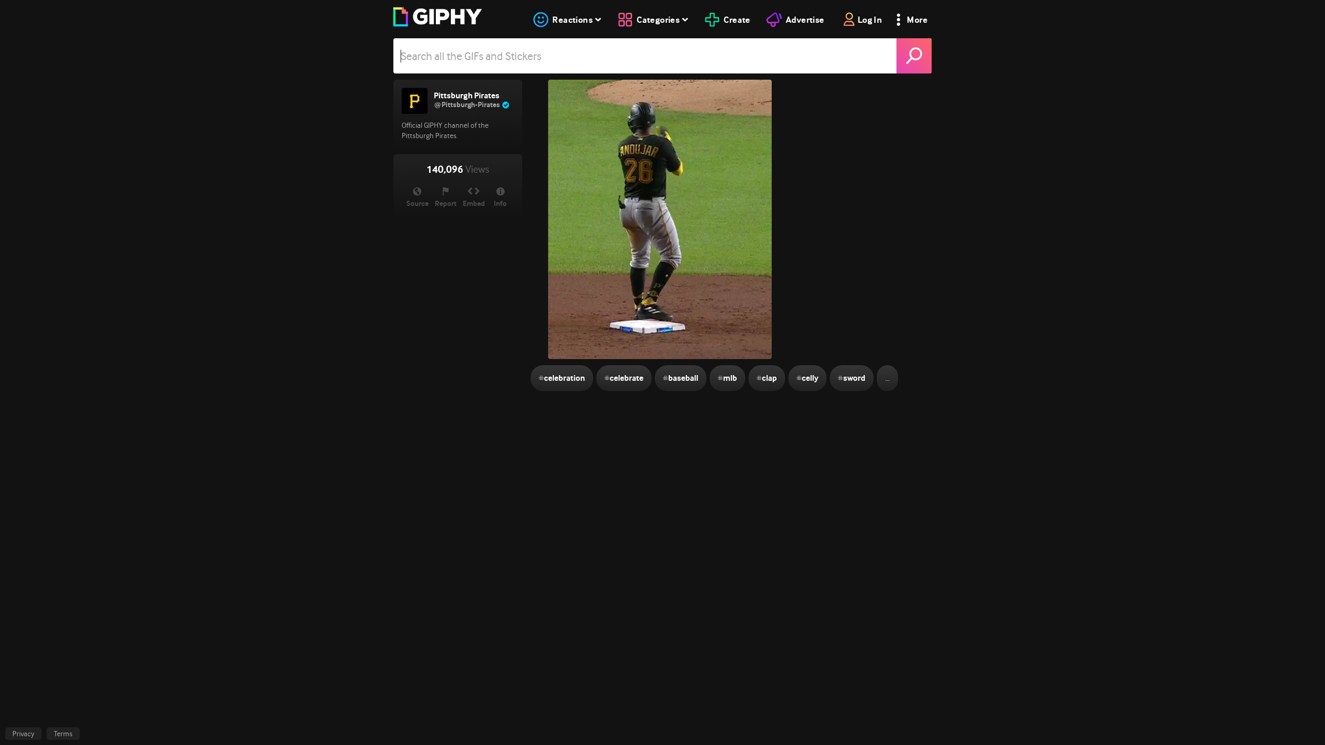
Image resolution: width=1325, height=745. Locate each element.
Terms (63, 733)
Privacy (23, 733)
